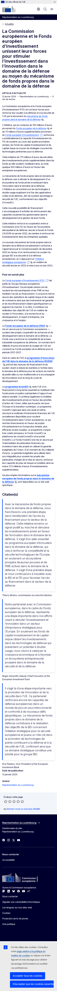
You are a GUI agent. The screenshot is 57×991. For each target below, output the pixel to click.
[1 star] (6, 801)
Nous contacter (10, 896)
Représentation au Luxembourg (18, 785)
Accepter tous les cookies (27, 975)
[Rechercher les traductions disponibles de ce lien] (42, 119)
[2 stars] (8, 801)
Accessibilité (8, 860)
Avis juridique (8, 924)
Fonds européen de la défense (31, 128)
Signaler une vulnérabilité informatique (21, 902)
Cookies (6, 913)
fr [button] (38, 9)
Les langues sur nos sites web (17, 907)
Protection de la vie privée (15, 918)
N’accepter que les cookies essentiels (33, 984)
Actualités (9, 24)
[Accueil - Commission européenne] (9, 9)
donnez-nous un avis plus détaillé (23, 808)
